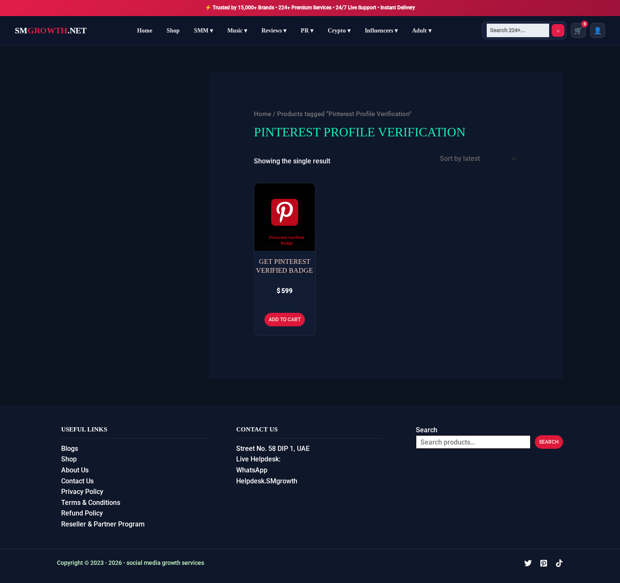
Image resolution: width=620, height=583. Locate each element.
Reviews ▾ (273, 30)
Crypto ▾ (339, 30)
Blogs (69, 449)
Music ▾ (237, 30)
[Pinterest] (543, 563)
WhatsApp (251, 470)
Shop (173, 30)
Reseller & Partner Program (103, 524)
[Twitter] (528, 563)
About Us (75, 470)
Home (144, 30)
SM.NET (50, 30)
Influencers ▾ (381, 30)
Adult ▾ (421, 30)
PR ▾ (307, 30)
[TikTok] (559, 563)
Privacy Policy (82, 492)
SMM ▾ (203, 30)
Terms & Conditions (90, 503)
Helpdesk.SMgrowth (266, 481)
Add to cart (285, 320)
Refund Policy (82, 513)
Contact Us (77, 481)
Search (426, 430)
